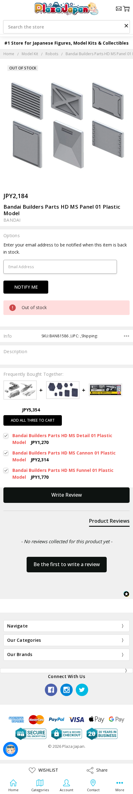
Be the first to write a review (66, 564)
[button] (126, 25)
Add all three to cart (33, 420)
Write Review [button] (66, 494)
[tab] (109, 522)
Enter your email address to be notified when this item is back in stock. (65, 248)
